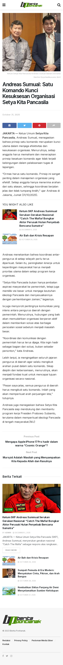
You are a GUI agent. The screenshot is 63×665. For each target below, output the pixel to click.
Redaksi (6, 640)
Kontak (5, 644)
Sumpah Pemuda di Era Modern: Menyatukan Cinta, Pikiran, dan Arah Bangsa (39, 573)
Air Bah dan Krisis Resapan (36, 235)
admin (8, 533)
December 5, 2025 (29, 230)
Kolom (8, 509)
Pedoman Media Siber (42, 640)
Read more (11, 550)
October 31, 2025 (11, 114)
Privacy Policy (21, 640)
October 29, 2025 (29, 239)
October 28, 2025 (27, 581)
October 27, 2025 (27, 595)
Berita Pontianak (17, 631)
